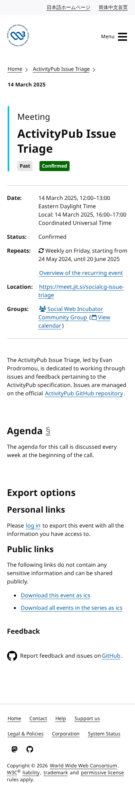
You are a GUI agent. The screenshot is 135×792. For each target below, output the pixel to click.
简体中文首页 (113, 7)
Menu (108, 36)
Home (15, 69)
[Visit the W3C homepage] (18, 36)
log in (33, 526)
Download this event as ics (55, 595)
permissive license (102, 772)
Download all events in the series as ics (72, 608)
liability (30, 772)
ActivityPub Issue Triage (61, 69)
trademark (56, 772)
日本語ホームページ (69, 7)
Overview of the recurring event (81, 273)
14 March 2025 (27, 85)
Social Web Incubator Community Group (70, 313)
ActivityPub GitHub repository (84, 393)
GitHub (111, 656)
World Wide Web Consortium (83, 765)
